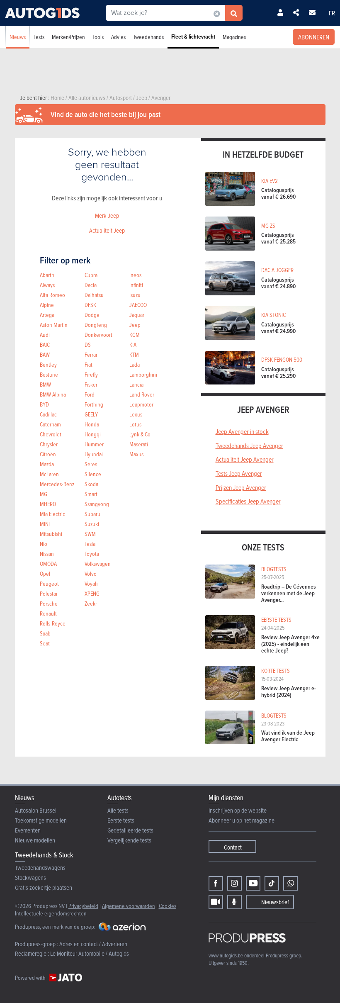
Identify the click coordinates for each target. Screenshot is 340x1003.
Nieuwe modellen (35, 840)
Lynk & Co (140, 434)
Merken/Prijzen (68, 37)
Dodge (92, 315)
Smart (91, 494)
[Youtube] (253, 883)
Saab (45, 633)
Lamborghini (143, 374)
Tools (98, 37)
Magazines (234, 37)
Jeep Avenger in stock (242, 431)
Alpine (47, 305)
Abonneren (313, 36)
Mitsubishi (51, 534)
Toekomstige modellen (41, 820)
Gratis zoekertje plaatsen (43, 887)
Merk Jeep (107, 215)
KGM (134, 334)
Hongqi (93, 434)
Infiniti (136, 285)
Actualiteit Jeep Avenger (245, 459)
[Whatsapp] (290, 883)
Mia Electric (52, 514)
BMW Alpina (53, 394)
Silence (93, 474)
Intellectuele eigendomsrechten (51, 913)
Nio (43, 544)
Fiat (88, 364)
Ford (90, 394)
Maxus (136, 454)
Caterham (50, 424)
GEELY (91, 414)
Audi (45, 334)
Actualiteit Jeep (107, 230)
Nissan (47, 553)
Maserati (138, 444)
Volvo (91, 573)
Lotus (135, 424)
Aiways (47, 285)
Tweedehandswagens (40, 867)
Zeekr (91, 603)
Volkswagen (98, 563)
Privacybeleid (83, 906)
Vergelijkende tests (129, 840)
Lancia (136, 384)
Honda (92, 424)
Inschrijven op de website (238, 810)
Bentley (48, 364)
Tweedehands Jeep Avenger (249, 445)
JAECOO (138, 305)
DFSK (90, 305)
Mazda (47, 464)
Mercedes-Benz (57, 484)
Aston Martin (54, 325)
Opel (45, 573)
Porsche (49, 603)
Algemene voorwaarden (128, 906)
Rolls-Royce (53, 623)
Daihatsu (94, 295)
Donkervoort (98, 334)
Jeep (135, 325)
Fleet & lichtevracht (193, 36)
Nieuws (18, 37)
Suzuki (92, 524)
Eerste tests (120, 820)
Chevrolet (50, 434)
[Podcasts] (234, 902)
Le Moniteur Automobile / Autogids (89, 953)
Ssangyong (97, 504)
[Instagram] (234, 883)
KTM (134, 354)
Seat (45, 643)
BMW (45, 384)
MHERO (48, 504)
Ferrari (92, 354)
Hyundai (94, 454)
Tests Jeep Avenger (239, 473)
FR (332, 13)
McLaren (49, 474)
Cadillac (48, 414)
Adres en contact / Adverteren (93, 944)
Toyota (92, 553)
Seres (91, 464)
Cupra (91, 275)
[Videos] (216, 902)
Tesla (90, 544)
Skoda (91, 484)
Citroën (48, 454)
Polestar (49, 593)
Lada (134, 364)
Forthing (94, 404)
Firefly (91, 374)
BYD (44, 404)
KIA (132, 344)
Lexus (135, 414)
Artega (47, 315)
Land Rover (141, 394)
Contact (233, 847)
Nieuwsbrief (275, 902)
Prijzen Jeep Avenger (241, 487)
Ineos (135, 275)
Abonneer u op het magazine (241, 820)
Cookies (167, 906)
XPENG (92, 593)
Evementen (28, 830)
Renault (48, 613)
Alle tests (118, 810)
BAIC (45, 344)
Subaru (92, 514)
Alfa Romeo (52, 295)
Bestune (49, 374)
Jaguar (136, 315)
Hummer (94, 444)
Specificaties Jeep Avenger (248, 501)
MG (43, 494)
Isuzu (135, 295)
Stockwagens (30, 877)
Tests (39, 37)
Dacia (91, 285)
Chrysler (49, 444)
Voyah (91, 583)
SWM (90, 534)
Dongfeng (96, 325)
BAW (45, 354)
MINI (45, 524)
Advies (118, 37)
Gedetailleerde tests (130, 830)
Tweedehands (148, 37)
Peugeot (49, 583)
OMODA (48, 563)
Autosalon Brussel (35, 810)
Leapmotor (141, 404)
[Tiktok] (272, 883)
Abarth (47, 275)
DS (88, 344)
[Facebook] (216, 883)
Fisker (91, 384)
